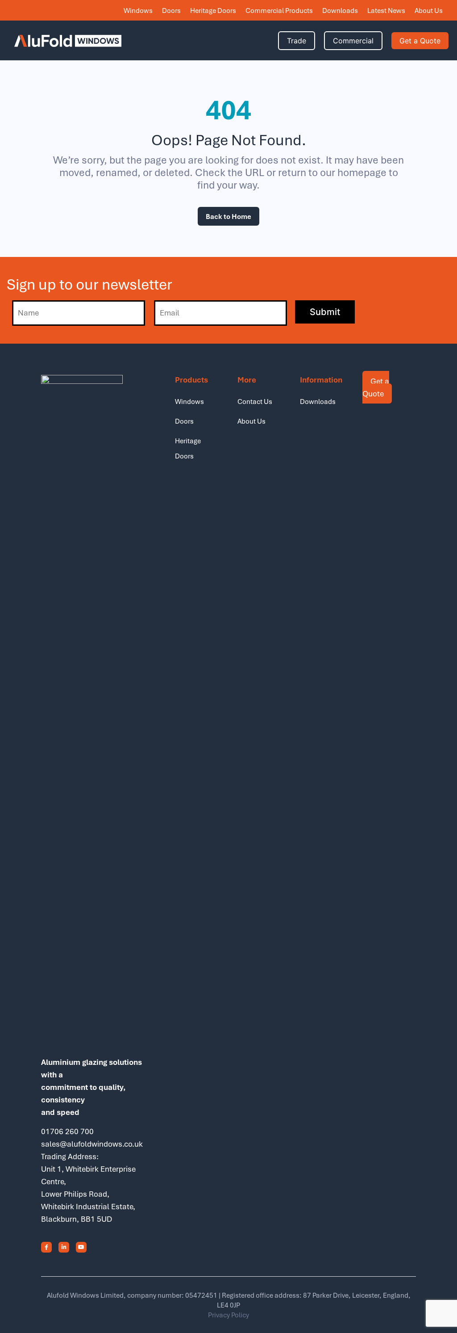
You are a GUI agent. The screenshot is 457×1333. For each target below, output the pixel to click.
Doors (171, 10)
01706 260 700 (67, 1131)
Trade (296, 40)
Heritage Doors (213, 10)
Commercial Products (279, 10)
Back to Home (228, 216)
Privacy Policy (228, 1314)
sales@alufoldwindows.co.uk (92, 1144)
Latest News (386, 10)
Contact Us (254, 401)
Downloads (340, 10)
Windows (138, 10)
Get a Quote (419, 40)
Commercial (353, 40)
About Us (429, 10)
